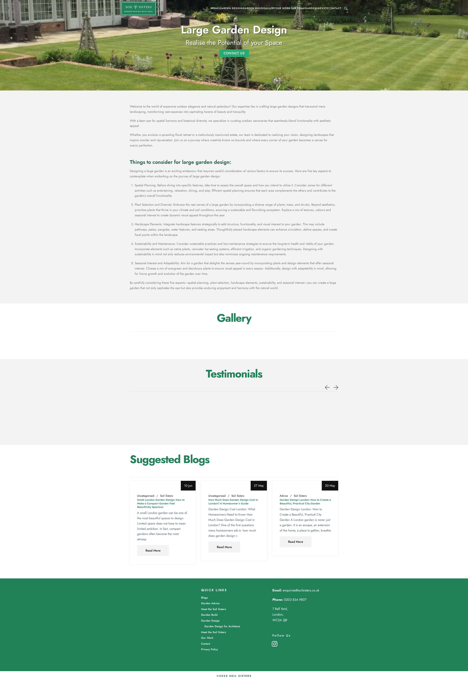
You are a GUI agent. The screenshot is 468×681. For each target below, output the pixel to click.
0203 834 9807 (295, 599)
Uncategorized (145, 495)
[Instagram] (274, 643)
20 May (330, 485)
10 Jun (188, 485)
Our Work (282, 8)
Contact (334, 8)
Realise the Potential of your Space (234, 42)
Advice (284, 495)
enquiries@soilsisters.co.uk (301, 590)
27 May (259, 485)
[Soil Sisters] (138, 8)
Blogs (204, 598)
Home (215, 8)
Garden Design (230, 8)
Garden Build (253, 8)
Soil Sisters (166, 495)
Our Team (298, 8)
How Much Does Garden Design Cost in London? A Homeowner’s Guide (233, 501)
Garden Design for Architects (222, 626)
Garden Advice (316, 8)
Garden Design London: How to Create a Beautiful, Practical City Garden (305, 501)
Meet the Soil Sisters (213, 609)
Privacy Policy (209, 649)
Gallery (269, 8)
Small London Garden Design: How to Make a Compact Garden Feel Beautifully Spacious (161, 503)
